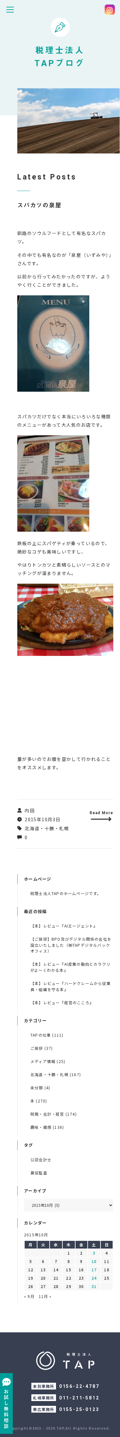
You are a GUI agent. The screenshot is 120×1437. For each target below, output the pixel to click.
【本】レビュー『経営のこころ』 (62, 1002)
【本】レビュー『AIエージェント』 (64, 925)
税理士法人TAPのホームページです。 (65, 893)
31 (94, 1286)
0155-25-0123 (79, 1409)
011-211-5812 (79, 1397)
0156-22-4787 (79, 1386)
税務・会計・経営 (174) (53, 1114)
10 (94, 1261)
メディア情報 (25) (47, 1061)
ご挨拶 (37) (41, 1048)
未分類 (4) (40, 1087)
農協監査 (38, 1172)
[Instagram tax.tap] (109, 9)
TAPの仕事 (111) (46, 1035)
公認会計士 (41, 1159)
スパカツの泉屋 (39, 205)
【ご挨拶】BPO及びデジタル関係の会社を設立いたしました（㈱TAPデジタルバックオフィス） (70, 945)
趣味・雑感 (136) (47, 1127)
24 (94, 1278)
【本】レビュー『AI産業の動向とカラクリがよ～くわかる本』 (70, 967)
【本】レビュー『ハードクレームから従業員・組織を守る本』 (70, 986)
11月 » (45, 1296)
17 (94, 1269)
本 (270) (38, 1100)
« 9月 (29, 1296)
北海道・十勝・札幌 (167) (55, 1074)
